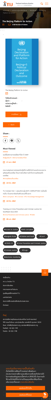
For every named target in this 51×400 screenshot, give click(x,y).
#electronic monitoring (12, 257)
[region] (25, 76)
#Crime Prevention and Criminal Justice (16, 215)
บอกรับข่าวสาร (7, 297)
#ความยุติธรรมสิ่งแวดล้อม (10, 178)
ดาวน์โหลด (14, 114)
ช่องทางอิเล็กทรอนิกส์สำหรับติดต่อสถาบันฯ (16, 301)
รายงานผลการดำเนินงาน (10, 289)
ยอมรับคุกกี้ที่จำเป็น (25, 388)
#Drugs (25, 250)
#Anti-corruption (8, 197)
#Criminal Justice (10, 250)
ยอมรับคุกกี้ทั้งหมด (25, 395)
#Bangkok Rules (10, 236)
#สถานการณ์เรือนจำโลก (20, 158)
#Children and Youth (26, 236)
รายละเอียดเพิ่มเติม (27, 382)
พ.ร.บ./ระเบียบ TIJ (9, 281)
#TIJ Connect (19, 197)
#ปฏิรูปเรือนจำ (7, 158)
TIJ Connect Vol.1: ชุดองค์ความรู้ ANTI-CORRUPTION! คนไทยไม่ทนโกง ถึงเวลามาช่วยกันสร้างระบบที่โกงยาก (25, 192)
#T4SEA (32, 215)
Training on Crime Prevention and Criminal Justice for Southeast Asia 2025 (22, 210)
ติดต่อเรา (6, 305)
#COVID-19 (9, 243)
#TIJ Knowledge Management (34, 197)
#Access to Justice (11, 229)
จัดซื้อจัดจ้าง (6, 277)
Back (12, 125)
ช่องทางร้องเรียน (8, 285)
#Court (42, 236)
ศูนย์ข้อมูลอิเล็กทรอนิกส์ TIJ (11, 293)
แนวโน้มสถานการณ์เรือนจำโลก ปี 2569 (15, 155)
